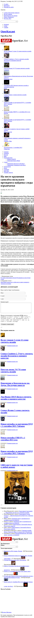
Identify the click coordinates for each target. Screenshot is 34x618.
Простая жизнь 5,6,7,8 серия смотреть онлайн (17, 68)
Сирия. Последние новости (11, 12)
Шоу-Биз (6, 171)
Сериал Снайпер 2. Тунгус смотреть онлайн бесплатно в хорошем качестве (16, 59)
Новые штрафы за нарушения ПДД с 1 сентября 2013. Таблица (17, 425)
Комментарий (4, 302)
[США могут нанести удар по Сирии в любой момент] (3, 461)
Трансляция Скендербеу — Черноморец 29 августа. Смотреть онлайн (18, 511)
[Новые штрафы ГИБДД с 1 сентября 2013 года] (3, 434)
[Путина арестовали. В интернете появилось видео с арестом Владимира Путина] (6, 580)
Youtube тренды (8, 172)
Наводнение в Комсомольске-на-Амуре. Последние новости (15, 384)
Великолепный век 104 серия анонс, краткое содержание (18, 534)
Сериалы (6, 52)
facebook (6, 24)
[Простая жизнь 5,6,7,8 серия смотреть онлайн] (3, 366)
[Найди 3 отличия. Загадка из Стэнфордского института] (22, 570)
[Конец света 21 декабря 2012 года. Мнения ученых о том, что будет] (26, 586)
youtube (6, 27)
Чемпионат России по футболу (16, 163)
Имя (2, 293)
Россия (6, 105)
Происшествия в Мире (13, 160)
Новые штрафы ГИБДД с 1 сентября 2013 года (17, 112)
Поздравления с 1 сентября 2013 (13, 147)
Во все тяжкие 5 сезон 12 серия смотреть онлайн (17, 51)
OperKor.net (8, 31)
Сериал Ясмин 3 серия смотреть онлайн (15, 94)
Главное (6, 141)
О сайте (6, 4)
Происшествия (8, 79)
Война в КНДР (11, 159)
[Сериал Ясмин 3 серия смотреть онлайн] (3, 407)
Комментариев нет (12, 345)
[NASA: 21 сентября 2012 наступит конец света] (16, 574)
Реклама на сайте (9, 7)
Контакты (6, 5)
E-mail (2, 296)
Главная (6, 152)
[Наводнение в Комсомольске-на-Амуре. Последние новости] (3, 379)
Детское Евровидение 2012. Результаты (15, 560)
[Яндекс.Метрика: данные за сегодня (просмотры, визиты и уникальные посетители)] (6, 612)
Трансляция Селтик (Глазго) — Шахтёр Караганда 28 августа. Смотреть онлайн (18, 515)
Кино (5, 88)
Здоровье (6, 169)
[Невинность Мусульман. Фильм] (6, 554)
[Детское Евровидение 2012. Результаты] (13, 564)
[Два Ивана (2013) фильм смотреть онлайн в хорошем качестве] (3, 393)
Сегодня (9, 132)
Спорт (6, 162)
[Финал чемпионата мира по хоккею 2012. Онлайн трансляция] (23, 558)
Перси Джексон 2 (9, 17)
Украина (6, 153)
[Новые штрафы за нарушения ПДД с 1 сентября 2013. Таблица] (3, 420)
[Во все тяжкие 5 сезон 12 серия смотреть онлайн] (3, 336)
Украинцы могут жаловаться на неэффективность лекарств (17, 519)
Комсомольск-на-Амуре (10, 15)
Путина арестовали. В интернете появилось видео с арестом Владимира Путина (18, 576)
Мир (5, 132)
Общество (7, 149)
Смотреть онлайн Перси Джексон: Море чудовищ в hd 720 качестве (18, 531)
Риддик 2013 (7, 18)
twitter (5, 26)
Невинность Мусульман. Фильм (13, 551)
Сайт (2, 299)
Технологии (7, 166)
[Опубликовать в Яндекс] (1, 193)
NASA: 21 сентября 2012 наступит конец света (17, 571)
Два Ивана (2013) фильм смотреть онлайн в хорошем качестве (16, 398)
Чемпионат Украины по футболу (16, 165)
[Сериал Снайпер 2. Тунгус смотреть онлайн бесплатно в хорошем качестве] (3, 350)
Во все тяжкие (8, 14)
